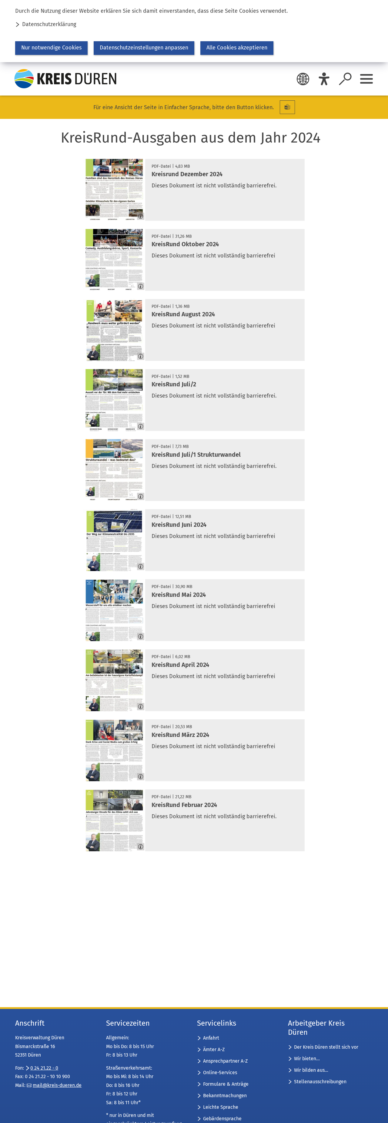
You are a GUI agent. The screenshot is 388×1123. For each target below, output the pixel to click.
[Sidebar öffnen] (366, 78)
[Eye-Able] (324, 78)
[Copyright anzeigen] (138, 214)
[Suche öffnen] (345, 78)
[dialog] (194, 31)
